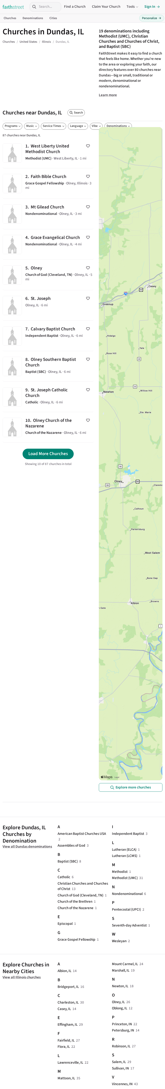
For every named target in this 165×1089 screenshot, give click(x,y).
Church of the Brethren (75, 901)
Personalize (151, 18)
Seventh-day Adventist (129, 925)
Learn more (108, 95)
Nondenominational (127, 893)
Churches (10, 18)
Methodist (120, 871)
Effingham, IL (68, 1024)
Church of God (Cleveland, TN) (80, 895)
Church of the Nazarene (75, 908)
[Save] (88, 146)
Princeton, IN (122, 1024)
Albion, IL (64, 971)
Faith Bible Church (48, 183)
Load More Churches (48, 454)
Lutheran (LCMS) (124, 855)
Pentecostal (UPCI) (126, 909)
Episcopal (65, 923)
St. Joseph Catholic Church (48, 397)
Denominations (33, 18)
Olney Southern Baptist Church (48, 366)
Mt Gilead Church (48, 214)
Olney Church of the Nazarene (48, 427)
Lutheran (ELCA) (124, 849)
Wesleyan (119, 941)
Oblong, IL (119, 1008)
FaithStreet (13, 7)
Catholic (64, 877)
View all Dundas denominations (27, 846)
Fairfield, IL (66, 1040)
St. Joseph (48, 305)
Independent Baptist (128, 833)
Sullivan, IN (120, 1068)
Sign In (149, 6)
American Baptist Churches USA (82, 833)
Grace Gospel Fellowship (76, 939)
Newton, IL (120, 986)
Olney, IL (118, 1002)
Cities (53, 18)
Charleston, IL (68, 1002)
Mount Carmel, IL (125, 964)
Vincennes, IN (122, 1084)
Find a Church (75, 6)
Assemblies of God (71, 845)
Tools (131, 6)
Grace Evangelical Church (48, 244)
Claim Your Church (106, 6)
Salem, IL (119, 1062)
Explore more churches (133, 787)
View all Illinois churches (22, 977)
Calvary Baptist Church (48, 336)
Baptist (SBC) (68, 861)
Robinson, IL (121, 1046)
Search (78, 112)
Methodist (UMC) (125, 878)
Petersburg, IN (123, 1030)
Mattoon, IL (66, 1078)
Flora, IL (64, 1046)
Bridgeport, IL (68, 986)
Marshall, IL (120, 970)
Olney (48, 275)
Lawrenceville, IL (70, 1062)
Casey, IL (64, 1009)
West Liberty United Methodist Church (48, 153)
